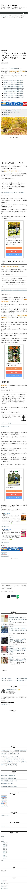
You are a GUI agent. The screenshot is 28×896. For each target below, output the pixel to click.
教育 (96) (15, 759)
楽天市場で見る (14, 251)
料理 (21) (3, 764)
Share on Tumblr (13, 596)
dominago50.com (5, 526)
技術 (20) (9, 764)
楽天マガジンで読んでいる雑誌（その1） (14, 80)
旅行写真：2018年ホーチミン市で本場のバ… (7, 679)
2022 (3, 841)
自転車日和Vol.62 (10, 487)
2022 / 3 (5, 855)
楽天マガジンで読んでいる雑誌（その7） (14, 91)
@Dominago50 (14, 68)
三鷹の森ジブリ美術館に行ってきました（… (21, 679)
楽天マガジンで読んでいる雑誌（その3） (14, 84)
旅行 (7, 63)
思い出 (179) (16, 753)
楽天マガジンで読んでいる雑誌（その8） (14, 93)
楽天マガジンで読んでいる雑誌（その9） (14, 95)
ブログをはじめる (4, 883)
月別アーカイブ (14, 833)
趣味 (2, 63)
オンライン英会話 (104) (6, 759)
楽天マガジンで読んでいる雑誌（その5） (14, 88)
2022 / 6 (5, 851)
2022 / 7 (5, 849)
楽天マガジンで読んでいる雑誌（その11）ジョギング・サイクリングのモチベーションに (14, 56)
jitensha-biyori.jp (5, 426)
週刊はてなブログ (4, 886)
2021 (3, 860)
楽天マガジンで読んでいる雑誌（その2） (14, 82)
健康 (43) (10, 761)
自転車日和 (6, 114)
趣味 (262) (3, 753)
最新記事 (14, 772)
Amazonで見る (14, 248)
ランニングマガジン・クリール (11, 110)
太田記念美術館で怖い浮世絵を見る (9, 786)
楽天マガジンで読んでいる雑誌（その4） (14, 86)
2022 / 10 (5, 845)
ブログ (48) (3, 761)
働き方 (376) (23, 750)
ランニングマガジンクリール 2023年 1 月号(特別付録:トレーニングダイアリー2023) (14, 242)
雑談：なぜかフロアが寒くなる (8, 775)
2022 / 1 (5, 858)
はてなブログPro (4, 888)
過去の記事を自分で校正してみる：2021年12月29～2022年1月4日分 (17, 619)
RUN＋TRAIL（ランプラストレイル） (13, 112)
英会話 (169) (4, 756)
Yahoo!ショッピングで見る (14, 254)
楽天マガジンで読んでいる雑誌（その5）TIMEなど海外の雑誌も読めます (17, 650)
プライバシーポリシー (5, 826)
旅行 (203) (10, 753)
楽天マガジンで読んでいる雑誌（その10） (14, 97)
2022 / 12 (5, 842)
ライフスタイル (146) (13, 756)
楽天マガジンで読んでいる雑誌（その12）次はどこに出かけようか (17, 630)
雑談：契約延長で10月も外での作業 (9, 781)
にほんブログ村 (4, 556)
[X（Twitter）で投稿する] (8, 596)
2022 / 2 (5, 856)
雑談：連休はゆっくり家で (7, 783)
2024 (3, 836)
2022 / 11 (5, 844)
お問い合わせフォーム (5, 815)
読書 (4, 63)
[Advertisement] (14, 33)
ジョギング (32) (17, 761)
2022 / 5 (5, 852)
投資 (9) (14, 764)
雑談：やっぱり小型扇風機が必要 (8, 778)
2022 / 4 (5, 854)
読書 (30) (24, 761)
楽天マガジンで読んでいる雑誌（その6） (14, 90)
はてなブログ (4, 881)
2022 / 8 (5, 848)
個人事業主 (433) (5, 750)
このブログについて (5, 704)
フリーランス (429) (14, 750)
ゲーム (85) (21, 759)
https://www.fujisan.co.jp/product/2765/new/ (12, 192)
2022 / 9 (5, 847)
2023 (3, 839)
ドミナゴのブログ (9, 5)
